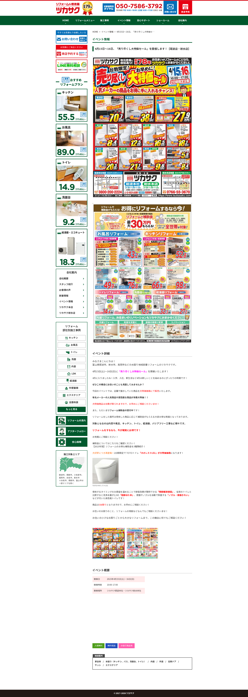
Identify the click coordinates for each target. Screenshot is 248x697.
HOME (65, 20)
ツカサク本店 (66, 307)
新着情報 (63, 295)
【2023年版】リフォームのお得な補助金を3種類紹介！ (119, 446)
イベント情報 (124, 20)
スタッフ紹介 (66, 284)
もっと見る (71, 409)
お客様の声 (65, 290)
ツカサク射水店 (67, 313)
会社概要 (63, 278)
